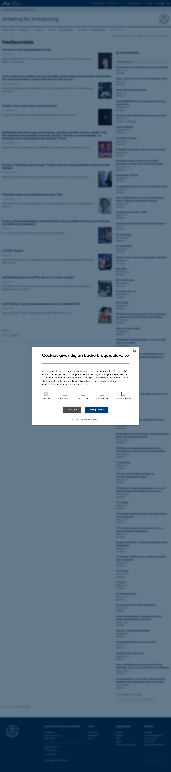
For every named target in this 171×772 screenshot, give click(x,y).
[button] (85, 419)
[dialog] (85, 386)
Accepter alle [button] (96, 409)
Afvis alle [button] (72, 409)
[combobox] (134, 351)
